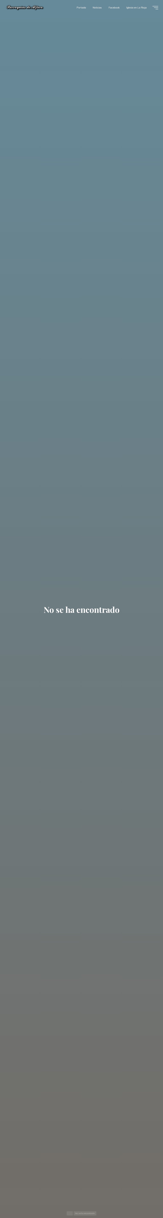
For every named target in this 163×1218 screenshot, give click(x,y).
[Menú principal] (155, 7)
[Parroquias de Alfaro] (25, 7)
